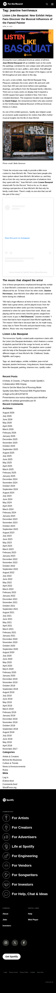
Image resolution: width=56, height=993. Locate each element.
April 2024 (7, 506)
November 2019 (10, 682)
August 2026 (8, 413)
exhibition (33, 361)
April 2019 (7, 706)
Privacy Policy (24, 972)
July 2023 (7, 536)
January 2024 (9, 516)
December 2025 (10, 439)
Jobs (5, 919)
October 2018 (9, 725)
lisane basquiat (46, 364)
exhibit (25, 361)
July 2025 (7, 456)
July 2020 (7, 656)
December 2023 (10, 519)
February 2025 (9, 473)
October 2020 (9, 646)
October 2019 (9, 686)
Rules (5, 770)
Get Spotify (13, 956)
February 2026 (9, 433)
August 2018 (8, 732)
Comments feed (10, 784)
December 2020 (10, 639)
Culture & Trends (10, 763)
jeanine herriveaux (18, 364)
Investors (7, 925)
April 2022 (7, 586)
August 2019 (8, 692)
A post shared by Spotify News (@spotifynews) (28, 272)
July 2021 (7, 616)
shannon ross (32, 367)
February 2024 (9, 512)
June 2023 (7, 539)
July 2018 (7, 735)
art (9, 361)
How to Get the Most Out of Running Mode (22, 387)
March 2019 (8, 709)
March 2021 (8, 629)
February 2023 (9, 552)
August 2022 (8, 572)
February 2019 (9, 712)
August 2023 (8, 532)
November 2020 (10, 642)
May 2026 (7, 423)
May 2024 (7, 502)
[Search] (47, 4)
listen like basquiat (10, 367)
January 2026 (9, 436)
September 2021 (10, 609)
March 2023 (8, 549)
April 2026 (7, 426)
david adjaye (16, 361)
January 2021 (9, 636)
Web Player (33, 919)
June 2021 (7, 619)
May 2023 (7, 542)
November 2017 (10, 749)
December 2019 (10, 679)
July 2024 (7, 496)
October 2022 (9, 566)
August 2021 (8, 612)
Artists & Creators (11, 756)
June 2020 (7, 659)
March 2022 (8, 589)
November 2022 (10, 562)
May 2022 (7, 582)
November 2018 (10, 722)
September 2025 (10, 449)
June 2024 (7, 499)
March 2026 (8, 429)
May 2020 (7, 662)
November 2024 (10, 483)
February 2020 (9, 672)
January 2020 (9, 676)
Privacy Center (13, 972)
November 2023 (10, 522)
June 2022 (7, 579)
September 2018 (10, 729)
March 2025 (8, 469)
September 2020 (10, 649)
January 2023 (9, 556)
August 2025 (8, 453)
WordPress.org (9, 787)
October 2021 (9, 606)
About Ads (40, 972)
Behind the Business (12, 760)
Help (30, 914)
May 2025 (7, 463)
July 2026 (7, 416)
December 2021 (10, 599)
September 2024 (10, 489)
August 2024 (8, 493)
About (5, 914)
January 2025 (9, 476)
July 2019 (7, 696)
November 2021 (10, 602)
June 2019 (7, 699)
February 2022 (9, 592)
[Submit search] (51, 372)
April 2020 (7, 666)
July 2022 (7, 576)
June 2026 (7, 419)
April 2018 (7, 745)
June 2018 (7, 739)
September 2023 (10, 529)
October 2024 (9, 486)
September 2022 (10, 569)
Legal (5, 972)
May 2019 (7, 702)
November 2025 (10, 443)
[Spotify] (13, 4)
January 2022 (9, 596)
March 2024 (8, 509)
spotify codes (45, 367)
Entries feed (8, 781)
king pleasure (33, 364)
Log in (5, 777)
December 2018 (10, 719)
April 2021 (7, 626)
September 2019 (10, 689)
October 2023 (9, 526)
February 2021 (9, 632)
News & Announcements (14, 766)
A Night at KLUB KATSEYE (15, 394)
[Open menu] (52, 4)
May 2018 (7, 742)
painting (22, 367)
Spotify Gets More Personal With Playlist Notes (24, 391)
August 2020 (8, 652)
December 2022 (10, 559)
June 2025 (7, 459)
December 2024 (10, 479)
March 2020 (8, 669)
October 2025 (9, 446)
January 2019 (9, 715)
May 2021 (7, 622)
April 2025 (7, 466)
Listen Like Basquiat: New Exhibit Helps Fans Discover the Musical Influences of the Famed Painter (27, 19)
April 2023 (7, 546)
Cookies (32, 972)
